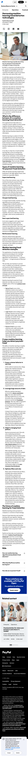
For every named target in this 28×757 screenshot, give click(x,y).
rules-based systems (11, 444)
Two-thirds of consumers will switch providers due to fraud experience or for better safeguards (13, 724)
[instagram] (8, 28)
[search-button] (26, 6)
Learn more (14, 590)
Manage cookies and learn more (12, 748)
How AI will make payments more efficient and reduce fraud (14, 729)
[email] (18, 28)
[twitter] (3, 28)
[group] (14, 585)
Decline (18, 753)
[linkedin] (13, 28)
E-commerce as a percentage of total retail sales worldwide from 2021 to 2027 (13, 707)
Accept (8, 753)
